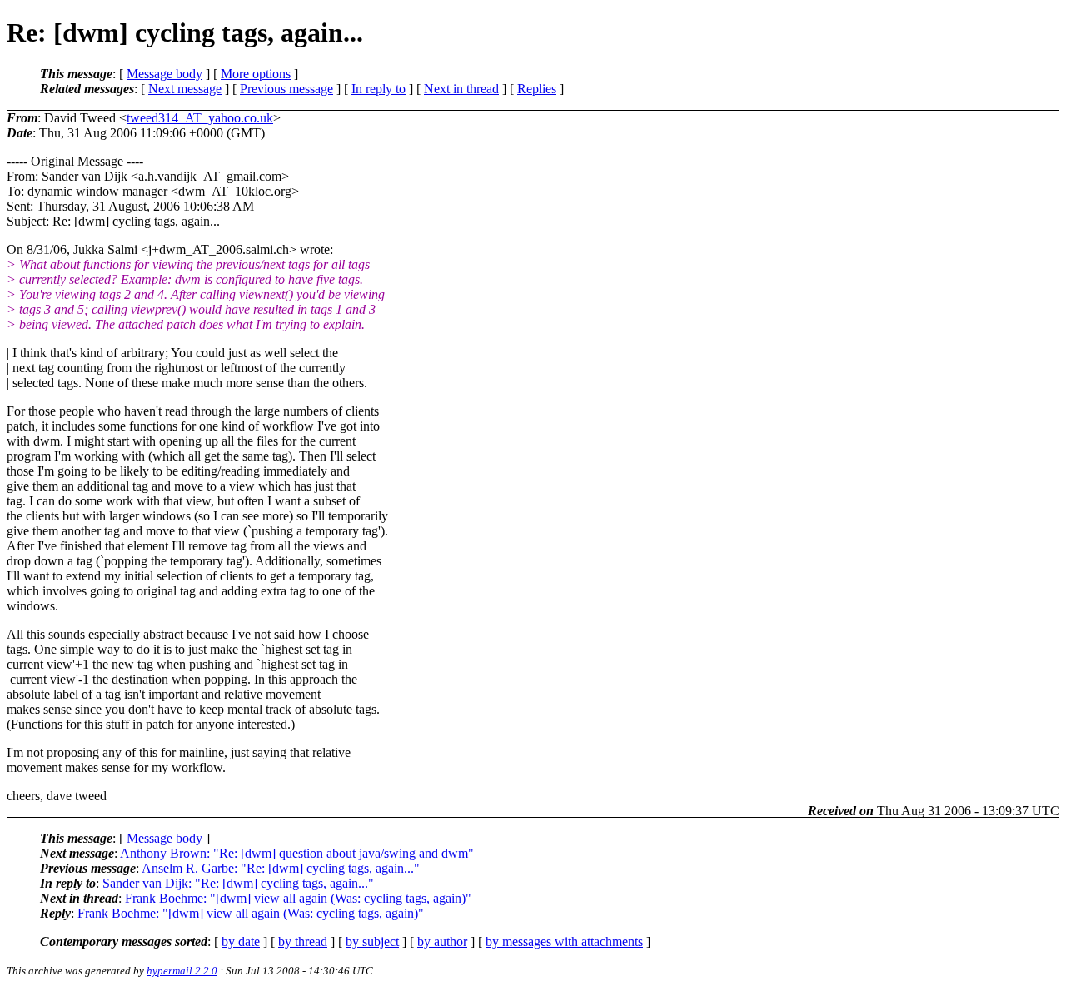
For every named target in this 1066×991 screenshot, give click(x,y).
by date (241, 941)
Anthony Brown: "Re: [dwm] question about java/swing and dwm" (297, 853)
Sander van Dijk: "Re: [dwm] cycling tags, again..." (238, 883)
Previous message (286, 89)
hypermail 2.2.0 (182, 970)
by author (442, 941)
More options (256, 74)
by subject (372, 941)
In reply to (378, 89)
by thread (302, 941)
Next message (185, 89)
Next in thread (461, 89)
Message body (164, 74)
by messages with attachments (564, 941)
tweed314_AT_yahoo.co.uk (200, 118)
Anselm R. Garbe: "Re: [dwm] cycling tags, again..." (281, 868)
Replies (536, 89)
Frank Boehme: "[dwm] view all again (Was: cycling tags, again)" (298, 898)
